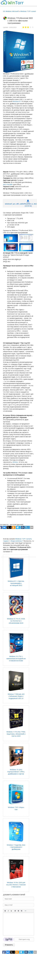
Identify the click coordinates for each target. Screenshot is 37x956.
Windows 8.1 (17, 101)
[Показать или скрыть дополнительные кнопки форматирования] (25, 910)
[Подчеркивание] (11, 910)
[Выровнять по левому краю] (15, 910)
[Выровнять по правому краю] (21, 910)
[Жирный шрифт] (5, 910)
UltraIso (15, 462)
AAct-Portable (8, 184)
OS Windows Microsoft (11, 11)
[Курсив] (8, 910)
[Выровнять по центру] (18, 910)
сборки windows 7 (16, 541)
